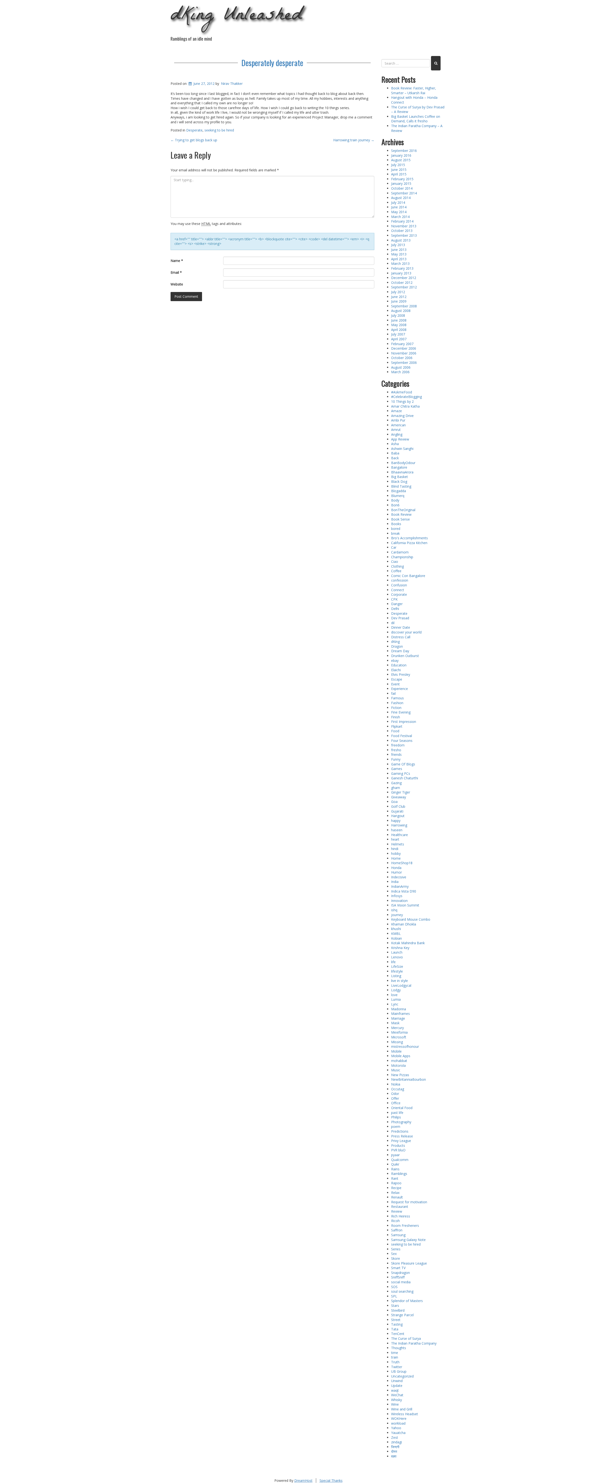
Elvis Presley (400, 674)
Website (177, 284)
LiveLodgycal (401, 985)
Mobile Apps (400, 1056)
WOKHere (398, 1418)
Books (396, 523)
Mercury (397, 1027)
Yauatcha (398, 1432)
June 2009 (398, 301)
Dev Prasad (400, 618)
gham (395, 787)
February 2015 (402, 179)
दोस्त (394, 1451)
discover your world (406, 632)
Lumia (396, 999)
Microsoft (398, 1037)
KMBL (396, 933)
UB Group (398, 1371)
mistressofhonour (405, 1046)
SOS (394, 1286)
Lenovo (397, 957)
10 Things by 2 (402, 401)
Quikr (395, 1164)
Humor (396, 872)
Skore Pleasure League (409, 1263)
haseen (396, 830)
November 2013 (403, 226)
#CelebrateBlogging (406, 396)
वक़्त (393, 1456)
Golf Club (398, 806)
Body (395, 500)
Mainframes (400, 1013)
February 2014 (402, 221)
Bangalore (399, 467)
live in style (399, 980)
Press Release (402, 1136)
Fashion (397, 703)
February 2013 (402, 268)
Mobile (396, 1051)
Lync (394, 1004)
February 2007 (402, 343)
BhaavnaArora (402, 472)
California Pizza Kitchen (409, 542)
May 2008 (398, 325)
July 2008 (398, 315)
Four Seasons (401, 740)
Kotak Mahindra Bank (408, 943)
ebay (395, 660)
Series (395, 1249)
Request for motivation (409, 1202)
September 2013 (404, 235)
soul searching (402, 1291)
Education (398, 665)
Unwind (397, 1380)
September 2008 (404, 306)
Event (395, 684)
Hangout (398, 815)
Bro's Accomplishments (409, 538)
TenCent (397, 1333)
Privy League (401, 1140)
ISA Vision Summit (405, 905)
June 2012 (398, 296)
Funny (395, 759)
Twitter (396, 1367)
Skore (395, 1258)
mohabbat (399, 1060)
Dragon (397, 646)
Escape (396, 679)
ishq (394, 910)
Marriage (398, 1018)
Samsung (398, 1235)
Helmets (397, 844)
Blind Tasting (401, 486)
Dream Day (400, 651)
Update (396, 1385)
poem (395, 1126)
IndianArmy (400, 886)
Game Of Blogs (403, 764)
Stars (395, 1305)
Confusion (399, 585)
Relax (395, 1192)
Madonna (398, 1009)
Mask (395, 1023)
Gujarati (397, 811)
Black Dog (399, 481)
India (395, 881)
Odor (395, 1093)
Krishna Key (400, 947)
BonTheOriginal (403, 510)
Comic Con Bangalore (408, 575)
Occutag (397, 1089)
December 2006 (403, 348)
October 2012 (401, 282)
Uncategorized (402, 1376)
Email (176, 272)
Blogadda (398, 491)
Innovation (399, 900)
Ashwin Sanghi (402, 448)
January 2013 (401, 273)
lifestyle (397, 971)
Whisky (396, 1399)
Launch (396, 952)
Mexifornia (399, 1032)
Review (396, 1211)
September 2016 (404, 150)
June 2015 (398, 169)
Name (177, 260)
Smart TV (398, 1268)
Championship (402, 557)
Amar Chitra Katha (405, 406)
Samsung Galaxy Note (408, 1239)
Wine (395, 1404)
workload (398, 1423)
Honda (396, 867)
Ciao (394, 561)
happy (395, 820)
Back (395, 458)
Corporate (399, 594)
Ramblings (399, 1173)
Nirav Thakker (232, 83)
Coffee (396, 571)
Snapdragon (400, 1272)
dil (392, 623)
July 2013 (398, 244)
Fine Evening (401, 712)
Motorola (398, 1065)
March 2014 (400, 216)
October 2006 (401, 357)
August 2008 (401, 310)
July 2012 (398, 292)
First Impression (403, 721)
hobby (396, 853)
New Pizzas (400, 1075)
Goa (394, 801)
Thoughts (398, 1348)
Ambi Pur (398, 420)
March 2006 (400, 372)
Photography (401, 1122)
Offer (395, 1098)
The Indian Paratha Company (414, 1343)
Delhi (395, 608)
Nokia (395, 1084)
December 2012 (403, 277)
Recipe (396, 1187)
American (398, 425)
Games (396, 768)
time (394, 1352)
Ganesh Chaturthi (404, 778)
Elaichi (396, 670)
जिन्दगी (395, 1447)
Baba (395, 453)
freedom (398, 745)
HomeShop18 (401, 863)
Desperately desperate (272, 62)
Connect (397, 590)
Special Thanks (331, 1480)
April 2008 (398, 329)
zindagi (396, 1442)
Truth (395, 1362)
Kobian (396, 938)
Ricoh (395, 1220)
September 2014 (404, 193)
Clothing (397, 566)
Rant (394, 1178)
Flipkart (396, 726)
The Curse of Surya (406, 1338)
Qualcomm (399, 1159)
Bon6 (395, 505)
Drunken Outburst (405, 655)
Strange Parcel (402, 1315)
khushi (396, 928)
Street (395, 1319)
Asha (395, 443)
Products (398, 1145)
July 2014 (398, 202)
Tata (394, 1329)
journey (397, 914)
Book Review (401, 514)
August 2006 (401, 367)
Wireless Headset (404, 1414)
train (394, 1357)
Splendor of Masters (407, 1300)
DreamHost (303, 1480)
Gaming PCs (400, 773)
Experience (399, 688)
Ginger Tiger (400, 792)
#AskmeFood (401, 392)
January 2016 (401, 155)
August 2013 (401, 240)
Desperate (194, 130)
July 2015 (398, 164)
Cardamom (400, 552)
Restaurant (399, 1206)
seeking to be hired (219, 130)
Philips (396, 1117)
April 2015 (398, 174)
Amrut (396, 429)
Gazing (396, 783)
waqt (395, 1390)
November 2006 (403, 353)
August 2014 (401, 197)
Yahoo (396, 1428)
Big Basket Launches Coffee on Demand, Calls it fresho (415, 119)
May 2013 (398, 254)
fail (393, 693)
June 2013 (398, 249)
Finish (395, 717)
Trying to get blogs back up (194, 140)
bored (395, 528)
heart (395, 839)
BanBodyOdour (403, 462)
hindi (394, 848)
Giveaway (398, 797)
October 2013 (401, 230)
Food (395, 731)
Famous (397, 698)
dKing (395, 641)
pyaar (395, 1155)
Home (396, 858)
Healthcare (399, 834)
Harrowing (399, 825)
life (393, 962)
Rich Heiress (400, 1216)
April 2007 (398, 339)
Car (393, 547)
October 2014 (401, 188)
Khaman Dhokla (403, 924)
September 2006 (404, 362)
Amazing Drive (402, 415)
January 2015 (401, 183)
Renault (397, 1197)
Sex (394, 1253)
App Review (400, 439)
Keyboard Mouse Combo (410, 919)
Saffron (396, 1230)
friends (396, 754)
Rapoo (396, 1183)
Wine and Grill (401, 1409)
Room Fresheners (405, 1225)
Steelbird (398, 1310)
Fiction (396, 707)
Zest (394, 1437)
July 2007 (398, 334)
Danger (397, 604)
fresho (396, 750)
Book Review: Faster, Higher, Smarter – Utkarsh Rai (413, 90)
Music (395, 1070)
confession (399, 580)
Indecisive (398, 877)
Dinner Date (400, 627)
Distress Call (400, 637)
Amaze (396, 411)
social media (401, 1282)
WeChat (397, 1395)
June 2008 (398, 320)
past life (397, 1112)
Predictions (399, 1131)
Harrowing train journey (353, 140)
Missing (397, 1042)
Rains (395, 1169)
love (394, 995)
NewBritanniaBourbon (408, 1079)
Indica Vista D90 (403, 891)
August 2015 (401, 160)
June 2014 (398, 207)
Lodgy (396, 990)
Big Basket (399, 476)
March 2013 (400, 263)
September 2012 (404, 287)
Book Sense (400, 519)
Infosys (396, 896)
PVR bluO (398, 1150)
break (395, 533)
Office (395, 1103)
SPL (394, 1296)
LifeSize (397, 966)
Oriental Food (401, 1107)
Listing (396, 976)
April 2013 (398, 259)
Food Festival (401, 735)
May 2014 (398, 212)
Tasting (397, 1324)
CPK (394, 599)
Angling (396, 434)
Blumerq (397, 495)
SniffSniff (398, 1277)
